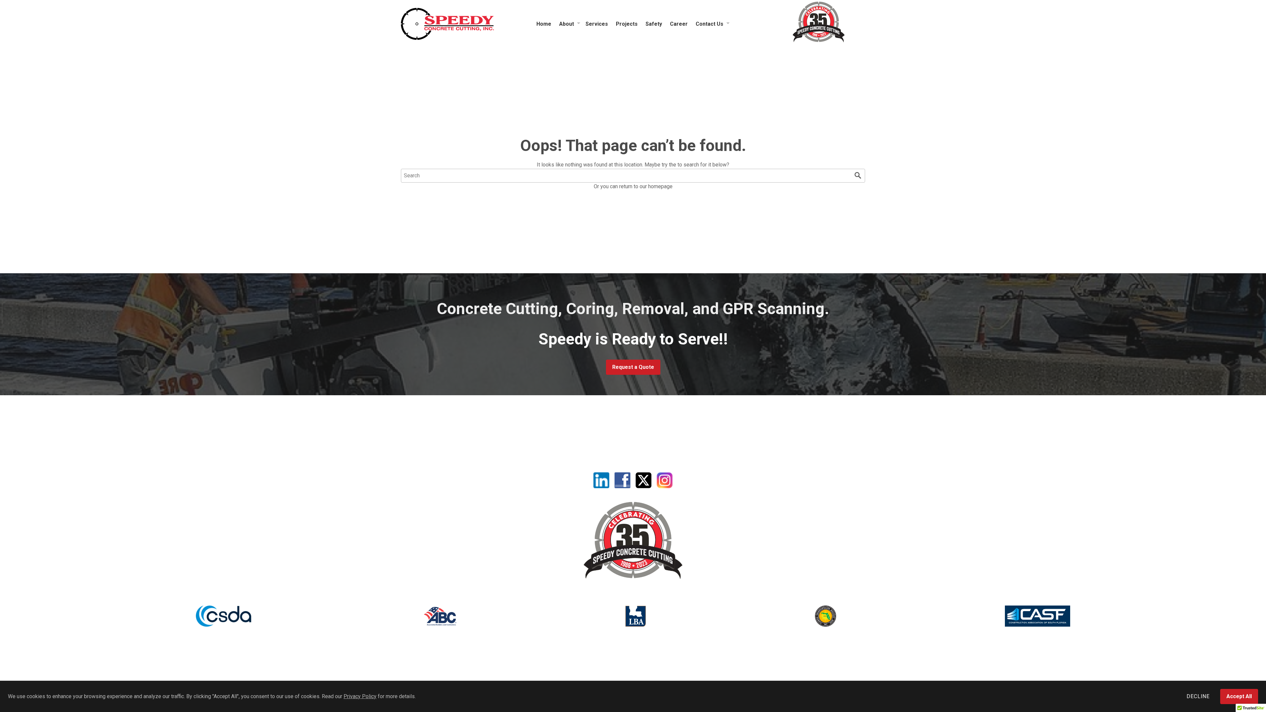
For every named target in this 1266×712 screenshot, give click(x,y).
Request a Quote (633, 367)
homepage (660, 186)
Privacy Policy (360, 696)
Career (679, 24)
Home (543, 24)
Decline (1198, 696)
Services (597, 24)
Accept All (1239, 696)
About (566, 24)
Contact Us (709, 24)
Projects (627, 24)
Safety (654, 24)
